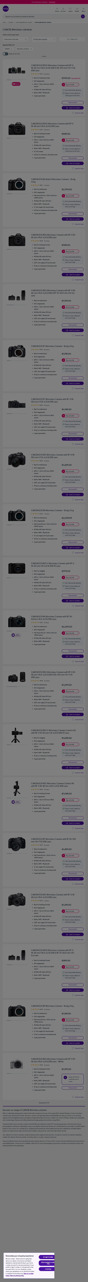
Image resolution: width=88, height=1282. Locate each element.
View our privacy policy (17, 1275)
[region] (29, 1266)
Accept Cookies (48, 1257)
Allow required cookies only (48, 1263)
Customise (48, 1269)
